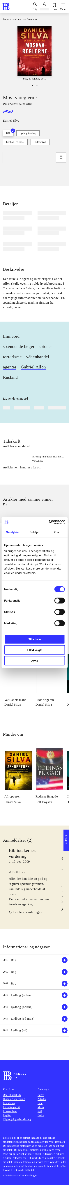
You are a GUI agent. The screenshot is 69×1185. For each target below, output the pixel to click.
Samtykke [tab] (12, 532)
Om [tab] (56, 532)
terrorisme (12, 356)
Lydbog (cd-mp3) (15, 142)
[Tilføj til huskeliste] (61, 157)
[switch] (59, 600)
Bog (8, 132)
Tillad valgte (34, 650)
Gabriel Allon (33, 367)
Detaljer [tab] (34, 532)
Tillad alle (35, 639)
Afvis (34, 660)
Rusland (10, 377)
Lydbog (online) (28, 133)
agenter (9, 367)
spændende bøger (18, 346)
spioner (45, 346)
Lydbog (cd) (40, 142)
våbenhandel (37, 356)
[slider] (34, 53)
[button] (34, 960)
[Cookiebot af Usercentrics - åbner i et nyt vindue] (49, 522)
